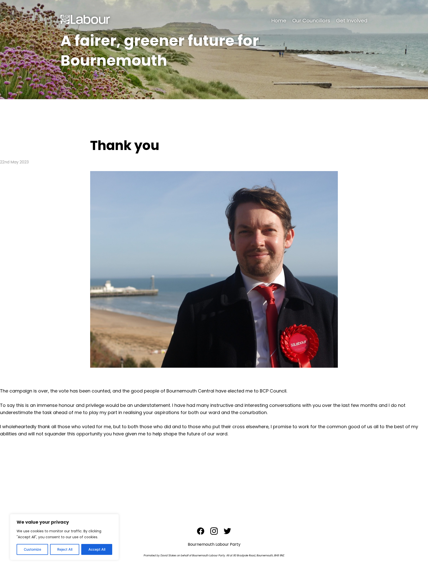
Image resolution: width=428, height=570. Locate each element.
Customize (32, 549)
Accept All (96, 549)
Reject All (64, 549)
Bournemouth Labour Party (214, 544)
